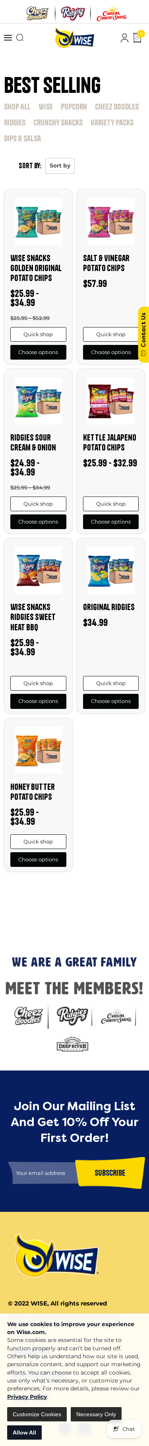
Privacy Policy (27, 1396)
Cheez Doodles (117, 107)
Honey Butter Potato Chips (32, 792)
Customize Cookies (37, 1414)
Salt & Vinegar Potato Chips (106, 263)
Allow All (24, 1432)
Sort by (60, 165)
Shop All (17, 107)
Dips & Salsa (22, 138)
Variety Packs (112, 122)
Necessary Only (96, 1414)
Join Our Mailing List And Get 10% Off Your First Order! (71, 896)
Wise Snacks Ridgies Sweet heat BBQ (33, 617)
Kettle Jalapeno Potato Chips (109, 442)
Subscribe (15, 929)
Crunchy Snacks (58, 122)
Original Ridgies (109, 607)
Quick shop (38, 334)
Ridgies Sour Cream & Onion (33, 442)
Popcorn (74, 107)
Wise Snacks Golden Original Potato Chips (36, 268)
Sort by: (30, 165)
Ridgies (14, 122)
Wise (46, 107)
